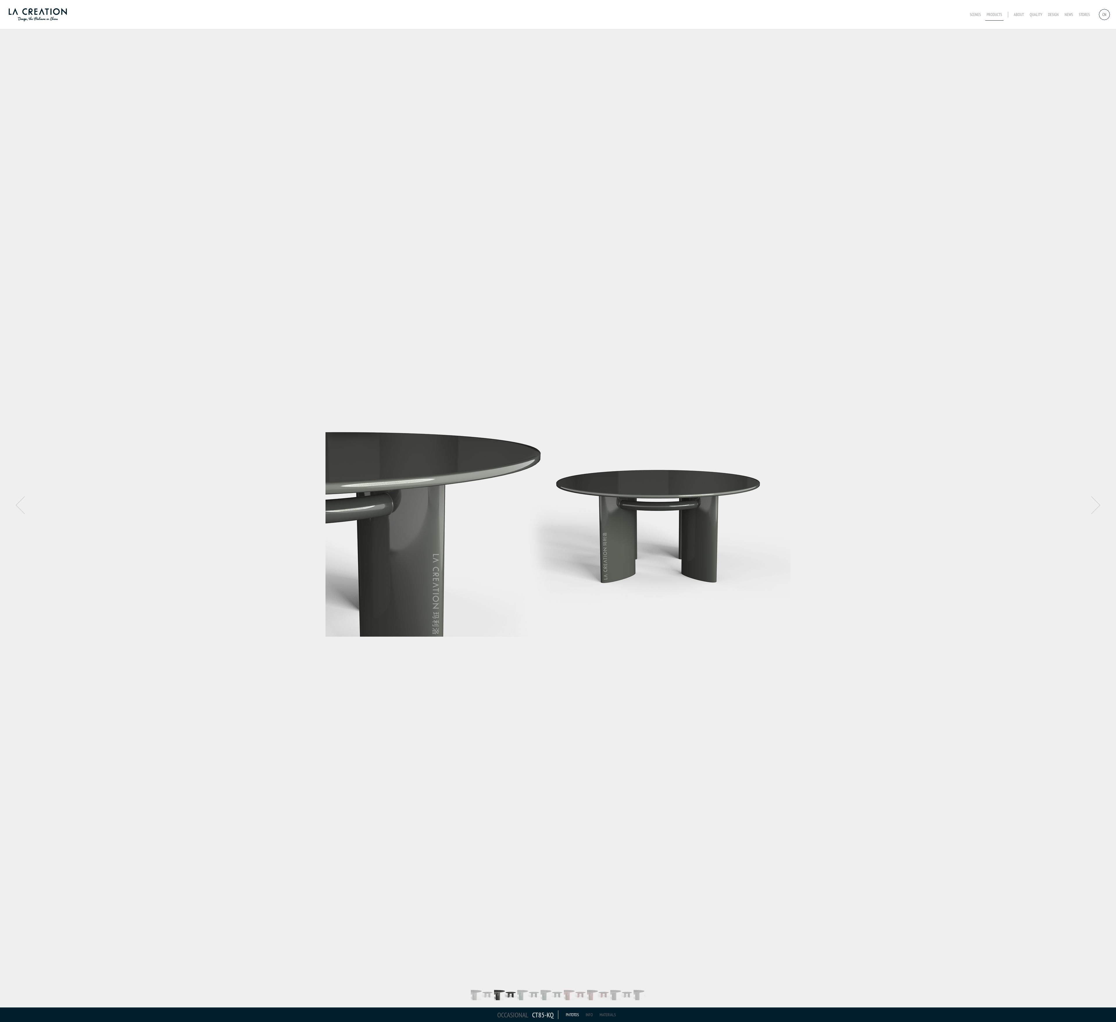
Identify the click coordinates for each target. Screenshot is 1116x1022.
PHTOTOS (572, 1014)
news (1069, 14)
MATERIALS (608, 1014)
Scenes (975, 14)
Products (994, 14)
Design (1053, 14)
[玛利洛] (39, 14)
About (1019, 14)
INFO (589, 1014)
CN (1104, 14)
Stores (1084, 14)
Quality (1036, 14)
